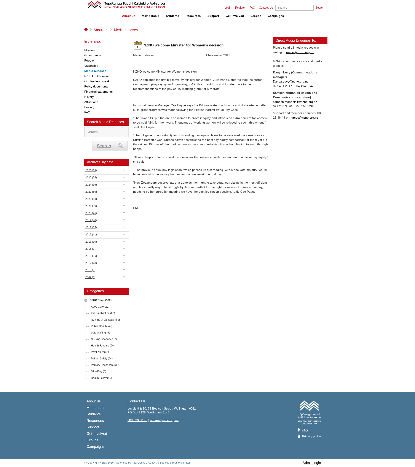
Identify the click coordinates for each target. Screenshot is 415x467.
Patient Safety (102, 358)
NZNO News (101, 300)
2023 (91, 191)
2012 (91, 263)
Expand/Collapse (85, 300)
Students (172, 15)
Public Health (101, 326)
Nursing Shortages (104, 339)
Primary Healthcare (105, 365)
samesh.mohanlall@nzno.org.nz (295, 101)
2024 (91, 184)
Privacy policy (311, 436)
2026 (91, 170)
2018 (91, 227)
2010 (90, 270)
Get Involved (235, 15)
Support (213, 15)
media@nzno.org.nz (300, 52)
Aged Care (100, 306)
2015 (90, 248)
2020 (91, 213)
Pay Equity (100, 352)
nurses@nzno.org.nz (304, 117)
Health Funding (103, 345)
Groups (256, 15)
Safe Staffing (101, 332)
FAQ (252, 7)
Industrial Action (103, 313)
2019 (91, 220)
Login (228, 7)
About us (128, 15)
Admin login (312, 463)
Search (319, 7)
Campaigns (276, 15)
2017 (91, 234)
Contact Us (266, 7)
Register (240, 7)
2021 (91, 206)
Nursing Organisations (106, 319)
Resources (193, 15)
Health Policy (101, 378)
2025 (91, 177)
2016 (91, 241)
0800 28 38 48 (137, 420)
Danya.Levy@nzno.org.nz (290, 81)
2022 (91, 198)
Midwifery (98, 371)
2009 (90, 277)
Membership (151, 15)
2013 (91, 255)
